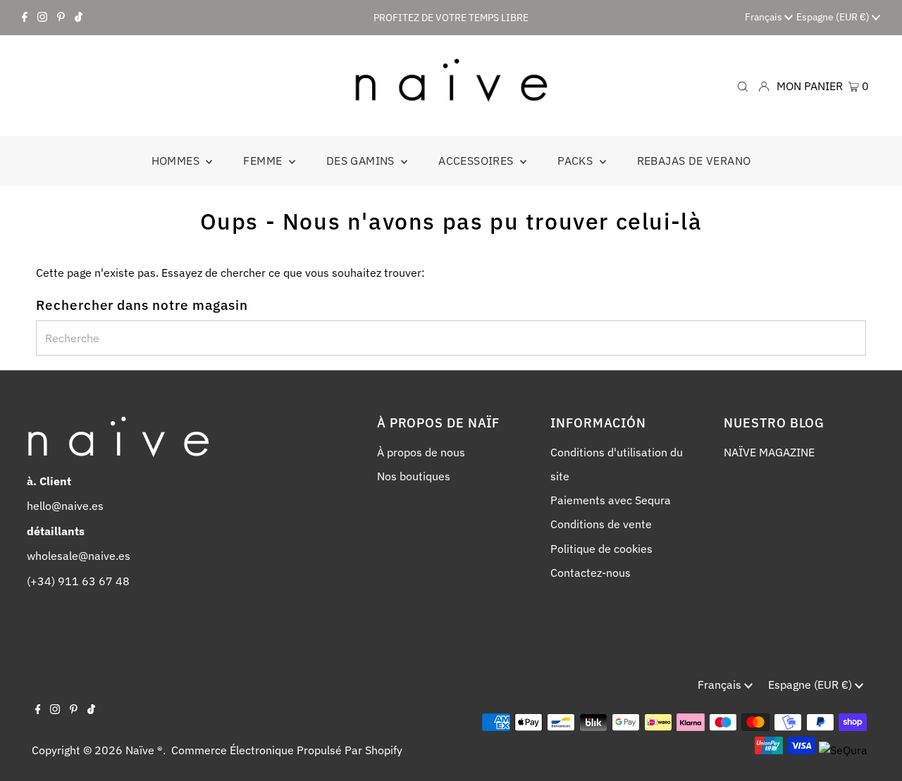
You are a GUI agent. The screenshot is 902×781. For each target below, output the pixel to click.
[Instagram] (42, 18)
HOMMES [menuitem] (177, 161)
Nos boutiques (413, 476)
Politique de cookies (601, 549)
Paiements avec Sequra (610, 500)
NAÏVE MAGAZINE (769, 452)
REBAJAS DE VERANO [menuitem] (694, 161)
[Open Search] (743, 85)
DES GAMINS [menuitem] (361, 161)
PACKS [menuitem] (576, 161)
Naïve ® (144, 750)
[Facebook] (24, 18)
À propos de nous (421, 452)
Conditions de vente (601, 524)
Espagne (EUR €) (834, 17)
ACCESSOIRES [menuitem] (477, 161)
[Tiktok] (78, 18)
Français (764, 17)
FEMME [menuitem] (264, 161)
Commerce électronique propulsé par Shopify (286, 750)
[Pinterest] (61, 18)
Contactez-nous (590, 573)
